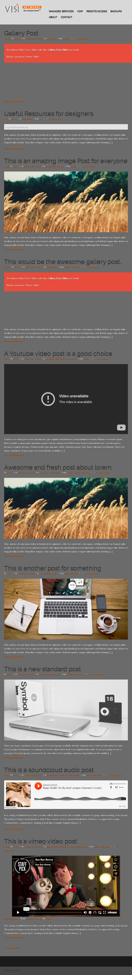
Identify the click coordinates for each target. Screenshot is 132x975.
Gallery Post (21, 33)
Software (76, 267)
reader (77, 472)
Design (67, 267)
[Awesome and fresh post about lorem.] (66, 508)
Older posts (11, 947)
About (53, 17)
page (66, 573)
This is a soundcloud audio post (49, 769)
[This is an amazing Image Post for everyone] (66, 201)
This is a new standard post (42, 668)
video (86, 359)
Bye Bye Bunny (12, 918)
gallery (66, 38)
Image (6, 166)
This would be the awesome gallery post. (62, 261)
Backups (116, 11)
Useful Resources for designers (48, 113)
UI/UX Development (54, 166)
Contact (66, 17)
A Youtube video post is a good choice (58, 353)
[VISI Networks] (23, 7)
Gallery (7, 38)
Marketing (51, 38)
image (73, 166)
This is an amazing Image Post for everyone (66, 160)
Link (6, 119)
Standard (86, 472)
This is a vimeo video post (40, 841)
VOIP (80, 11)
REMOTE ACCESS (96, 11)
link (41, 119)
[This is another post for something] (66, 608)
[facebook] (125, 5)
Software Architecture (66, 359)
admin (17, 38)
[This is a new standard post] (66, 709)
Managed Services (61, 11)
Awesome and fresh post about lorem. (58, 467)
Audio (7, 775)
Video (7, 359)
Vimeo (49, 918)
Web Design (27, 119)
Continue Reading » (14, 100)
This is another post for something (52, 568)
